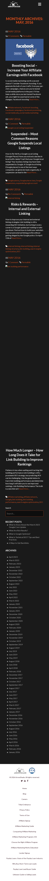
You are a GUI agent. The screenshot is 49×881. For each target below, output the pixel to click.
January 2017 (14, 712)
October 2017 (15, 681)
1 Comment (13, 123)
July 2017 (13, 691)
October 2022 (15, 577)
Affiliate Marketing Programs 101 (24, 837)
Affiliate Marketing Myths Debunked (24, 848)
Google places (13, 180)
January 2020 (14, 631)
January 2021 (14, 611)
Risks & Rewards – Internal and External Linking (24, 208)
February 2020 (15, 627)
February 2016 (15, 749)
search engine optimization (28, 502)
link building (24, 249)
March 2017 (14, 705)
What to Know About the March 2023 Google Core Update (24, 526)
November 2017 (15, 678)
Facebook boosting (30, 107)
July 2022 (13, 587)
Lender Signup (24, 853)
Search (8, 508)
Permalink (27, 36)
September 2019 (16, 644)
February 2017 (15, 708)
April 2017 (13, 702)
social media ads (12, 113)
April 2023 (13, 557)
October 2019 (15, 641)
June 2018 (13, 664)
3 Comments (13, 36)
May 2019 (13, 658)
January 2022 (14, 604)
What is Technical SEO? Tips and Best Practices (24, 538)
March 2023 (14, 560)
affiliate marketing (15, 497)
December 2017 (15, 675)
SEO (18, 251)
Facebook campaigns (14, 110)
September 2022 (16, 580)
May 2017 (13, 698)
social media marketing (29, 113)
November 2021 (15, 607)
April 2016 (13, 742)
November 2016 (15, 718)
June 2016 (13, 735)
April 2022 (13, 597)
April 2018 (13, 668)
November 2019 (15, 638)
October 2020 (15, 617)
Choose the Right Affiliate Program (24, 842)
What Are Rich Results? (18, 530)
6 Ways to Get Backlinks (19, 543)
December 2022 (15, 570)
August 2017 (14, 688)
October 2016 (15, 722)
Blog (24, 794)
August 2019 (14, 648)
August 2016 (14, 728)
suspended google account (27, 183)
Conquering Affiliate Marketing (24, 831)
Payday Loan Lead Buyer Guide (24, 869)
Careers (24, 799)
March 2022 (14, 601)
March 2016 (14, 745)
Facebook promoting (32, 110)
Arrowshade (14, 4)
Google (8, 499)
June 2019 (13, 654)
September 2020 (16, 621)
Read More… (34, 99)
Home (24, 788)
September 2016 (16, 725)
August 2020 (14, 624)
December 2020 (15, 614)
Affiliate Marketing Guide (24, 826)
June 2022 (13, 590)
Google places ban (27, 180)
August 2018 (14, 661)
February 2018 (15, 671)
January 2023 (14, 567)
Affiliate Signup (24, 821)
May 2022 (13, 594)
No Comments (14, 194)
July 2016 (13, 732)
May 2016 (13, 739)
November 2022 (15, 574)
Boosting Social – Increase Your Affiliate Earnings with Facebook (24, 70)
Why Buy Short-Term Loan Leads (24, 864)
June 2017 (13, 695)
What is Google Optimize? (19, 534)
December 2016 (15, 715)
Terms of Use (24, 815)
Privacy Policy (25, 810)
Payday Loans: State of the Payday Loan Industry (24, 858)
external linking (13, 246)
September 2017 (16, 685)
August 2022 (14, 584)
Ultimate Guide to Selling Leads (24, 875)
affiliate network (14, 107)
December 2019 (15, 634)
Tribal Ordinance (24, 805)
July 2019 (13, 651)
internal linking (27, 246)
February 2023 (15, 563)
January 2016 (14, 752)
